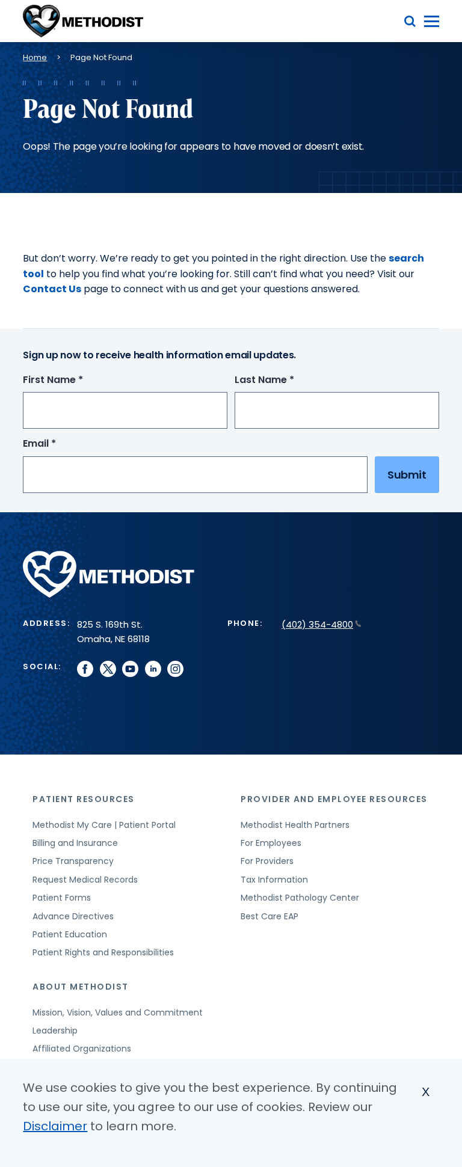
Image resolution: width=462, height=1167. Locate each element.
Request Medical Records (85, 880)
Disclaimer (55, 1126)
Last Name (287, 380)
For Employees (271, 843)
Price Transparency (73, 861)
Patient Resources (83, 799)
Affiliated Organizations (81, 1049)
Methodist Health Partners (295, 825)
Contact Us (52, 289)
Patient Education (69, 934)
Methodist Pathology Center (300, 898)
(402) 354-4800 (317, 624)
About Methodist (80, 987)
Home (35, 57)
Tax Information (274, 880)
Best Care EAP (269, 916)
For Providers (267, 861)
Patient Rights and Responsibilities (103, 952)
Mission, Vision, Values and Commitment (117, 1012)
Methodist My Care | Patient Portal (104, 825)
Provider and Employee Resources (334, 799)
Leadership (55, 1031)
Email (61, 444)
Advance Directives (73, 916)
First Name (75, 380)
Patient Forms (61, 898)
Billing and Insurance (75, 843)
